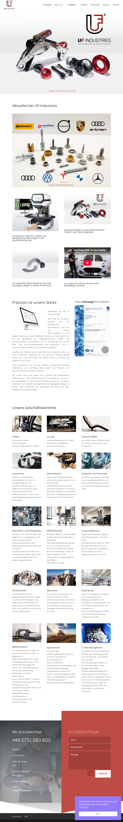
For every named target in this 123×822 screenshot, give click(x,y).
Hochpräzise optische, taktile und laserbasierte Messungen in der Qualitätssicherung (29, 238)
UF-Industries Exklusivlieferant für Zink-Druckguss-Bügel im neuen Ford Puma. (32, 284)
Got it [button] (98, 814)
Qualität (84, 5)
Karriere (106, 5)
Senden (103, 773)
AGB (26, 816)
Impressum (16, 816)
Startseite (47, 5)
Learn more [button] (84, 807)
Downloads (95, 5)
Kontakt (116, 5)
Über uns (58, 5)
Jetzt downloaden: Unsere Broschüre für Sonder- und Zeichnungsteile (84, 230)
